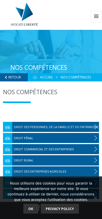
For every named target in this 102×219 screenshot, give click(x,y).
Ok (30, 209)
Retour (14, 77)
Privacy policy (60, 209)
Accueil (46, 77)
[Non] (95, 198)
